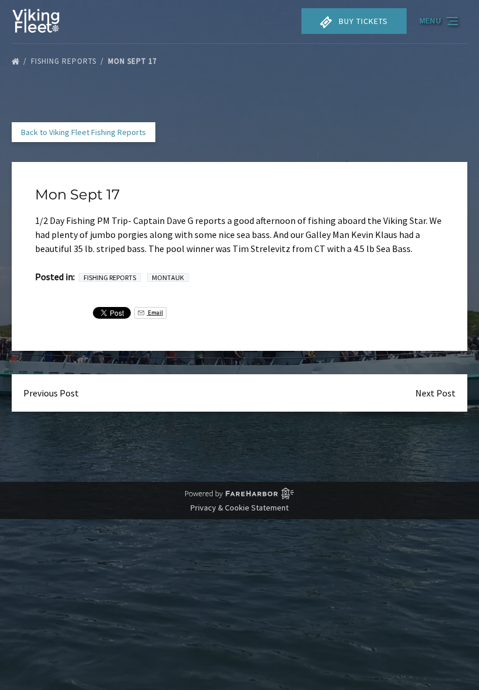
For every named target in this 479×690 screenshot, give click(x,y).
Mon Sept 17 (133, 61)
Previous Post (51, 393)
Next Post (435, 393)
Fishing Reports (65, 61)
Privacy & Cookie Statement (239, 507)
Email (155, 312)
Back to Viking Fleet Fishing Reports (83, 132)
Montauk (168, 277)
